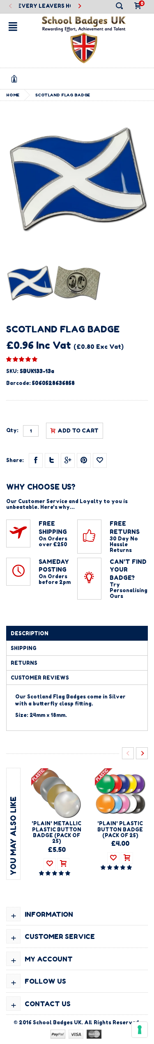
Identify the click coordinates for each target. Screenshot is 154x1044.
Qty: (12, 430)
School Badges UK (57, 1022)
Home (12, 94)
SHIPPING (24, 648)
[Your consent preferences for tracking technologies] (139, 1029)
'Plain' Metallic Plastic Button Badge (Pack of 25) (56, 832)
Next (79, 6)
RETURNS (24, 663)
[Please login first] (100, 460)
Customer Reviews (40, 678)
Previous (10, 6)
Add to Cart (78, 430)
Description (29, 633)
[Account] (15, 78)
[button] (21, 359)
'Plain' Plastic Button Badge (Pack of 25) (120, 829)
